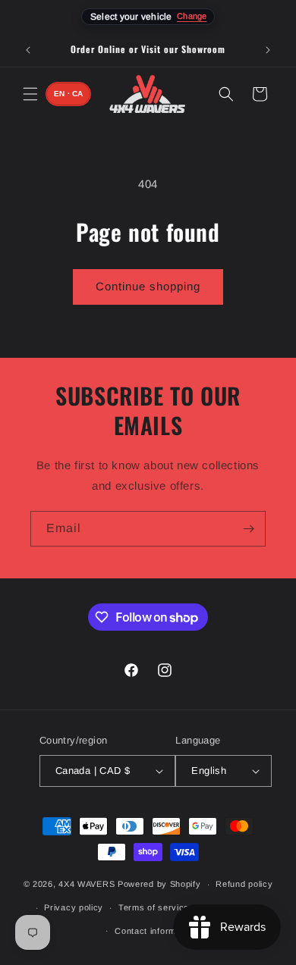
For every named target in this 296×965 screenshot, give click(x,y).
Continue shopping (148, 286)
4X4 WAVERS (86, 883)
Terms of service (153, 907)
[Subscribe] (248, 529)
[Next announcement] (268, 50)
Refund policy (244, 883)
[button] (30, 94)
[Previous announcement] (28, 50)
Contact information (155, 930)
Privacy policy (73, 907)
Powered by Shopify (159, 883)
